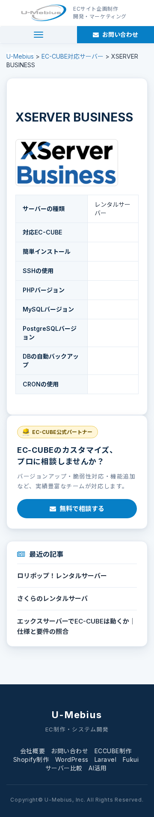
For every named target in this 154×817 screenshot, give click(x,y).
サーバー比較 (64, 768)
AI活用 (98, 768)
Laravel (106, 759)
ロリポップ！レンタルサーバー (62, 576)
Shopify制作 (31, 759)
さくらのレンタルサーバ (52, 598)
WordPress (72, 759)
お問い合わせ (69, 751)
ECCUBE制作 (113, 751)
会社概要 (32, 751)
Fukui (131, 759)
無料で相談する (81, 509)
